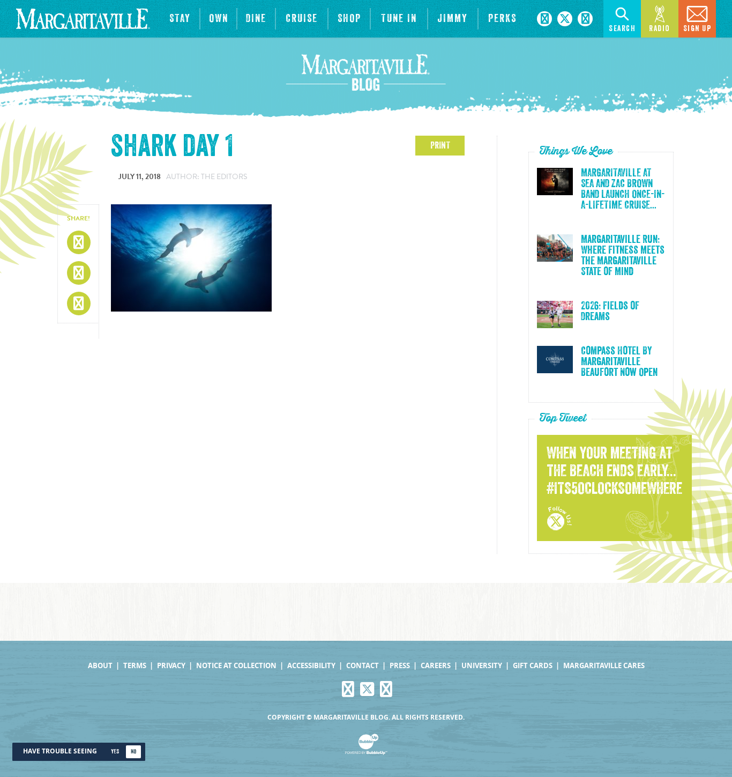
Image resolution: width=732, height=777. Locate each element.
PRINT (440, 145)
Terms (134, 665)
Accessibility (311, 665)
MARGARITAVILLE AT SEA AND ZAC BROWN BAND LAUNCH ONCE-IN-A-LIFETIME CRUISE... (622, 189)
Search (622, 29)
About (100, 665)
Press (400, 665)
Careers (436, 665)
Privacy (171, 665)
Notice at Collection (236, 665)
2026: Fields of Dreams (610, 311)
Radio (659, 29)
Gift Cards (532, 665)
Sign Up (697, 29)
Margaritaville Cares (604, 665)
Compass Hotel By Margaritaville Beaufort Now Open (619, 362)
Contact (362, 665)
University (481, 665)
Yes (115, 751)
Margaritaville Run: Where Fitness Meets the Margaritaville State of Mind (622, 255)
